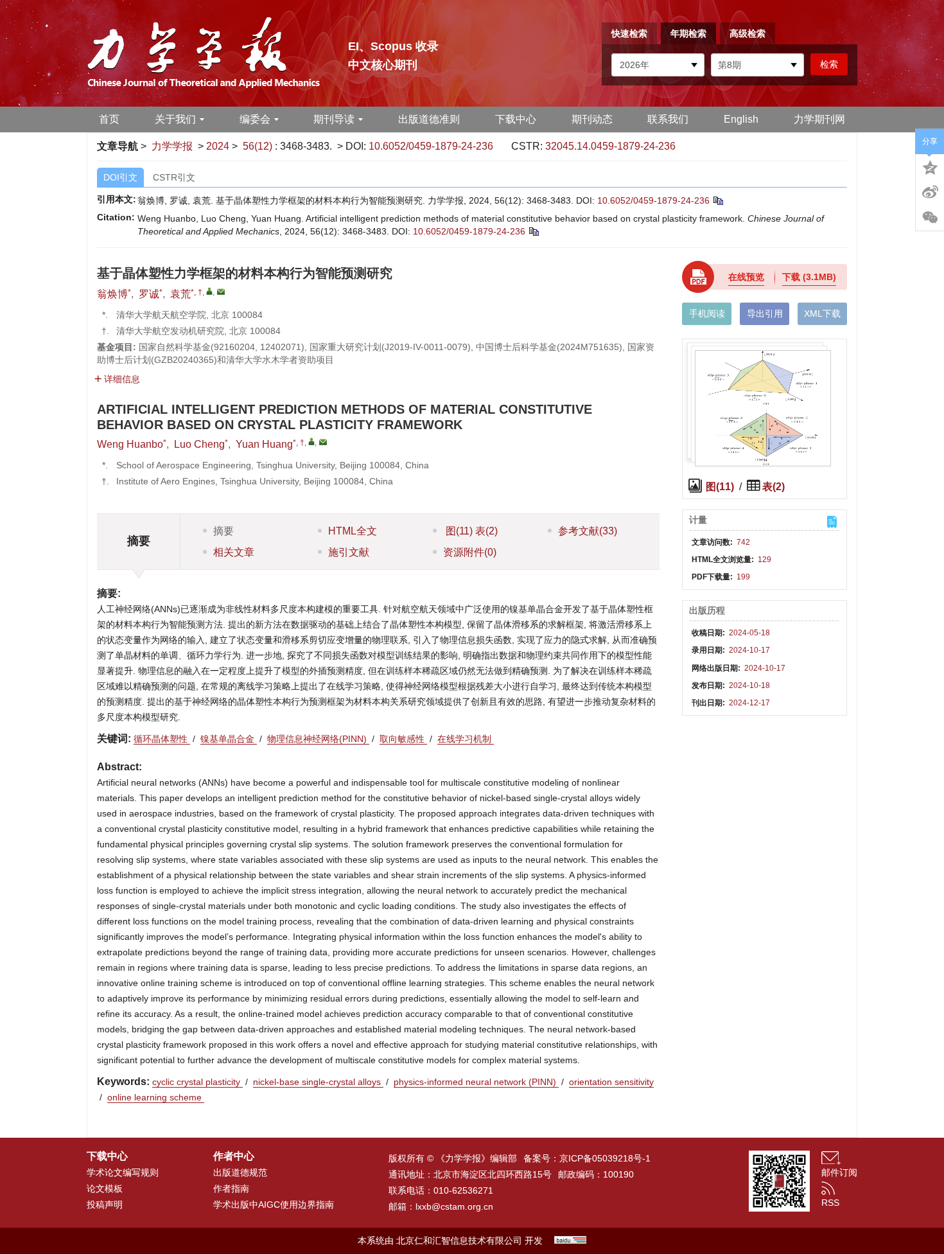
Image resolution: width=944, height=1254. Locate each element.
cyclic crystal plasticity (197, 1082)
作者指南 (231, 1188)
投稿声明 (105, 1204)
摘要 (223, 530)
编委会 (255, 119)
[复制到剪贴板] (718, 200)
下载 (809, 277)
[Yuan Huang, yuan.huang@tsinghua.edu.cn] (311, 441)
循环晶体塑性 (162, 739)
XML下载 (822, 313)
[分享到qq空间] (930, 166)
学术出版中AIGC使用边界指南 (273, 1204)
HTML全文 (352, 530)
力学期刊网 (819, 119)
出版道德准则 (429, 119)
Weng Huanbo (130, 444)
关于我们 (175, 119)
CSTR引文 (174, 177)
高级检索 (747, 33)
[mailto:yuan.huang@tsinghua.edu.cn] (220, 291)
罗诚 (149, 293)
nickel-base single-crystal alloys (318, 1082)
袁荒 (180, 293)
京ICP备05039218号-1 (605, 1158)
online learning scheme (155, 1097)
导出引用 (765, 313)
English (741, 119)
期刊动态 (592, 119)
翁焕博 (112, 293)
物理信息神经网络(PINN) (318, 739)
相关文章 (233, 552)
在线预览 (746, 277)
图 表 (470, 530)
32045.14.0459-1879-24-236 (610, 146)
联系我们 (667, 119)
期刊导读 (333, 119)
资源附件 (469, 552)
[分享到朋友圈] (930, 218)
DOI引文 (120, 177)
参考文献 (587, 530)
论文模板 (105, 1188)
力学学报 (172, 146)
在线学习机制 (465, 739)
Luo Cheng (199, 444)
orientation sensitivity (611, 1082)
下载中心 (515, 119)
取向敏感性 (403, 739)
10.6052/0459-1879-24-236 (431, 146)
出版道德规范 (240, 1172)
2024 (217, 146)
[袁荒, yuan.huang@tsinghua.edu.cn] (209, 291)
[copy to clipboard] (533, 231)
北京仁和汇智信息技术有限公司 (459, 1240)
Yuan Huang (264, 444)
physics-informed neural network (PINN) (476, 1082)
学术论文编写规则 (123, 1172)
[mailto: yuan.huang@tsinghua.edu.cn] (323, 442)
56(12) (259, 146)
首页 (109, 119)
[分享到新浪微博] (930, 192)
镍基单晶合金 (228, 739)
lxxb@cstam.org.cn (454, 1206)
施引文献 (348, 552)
